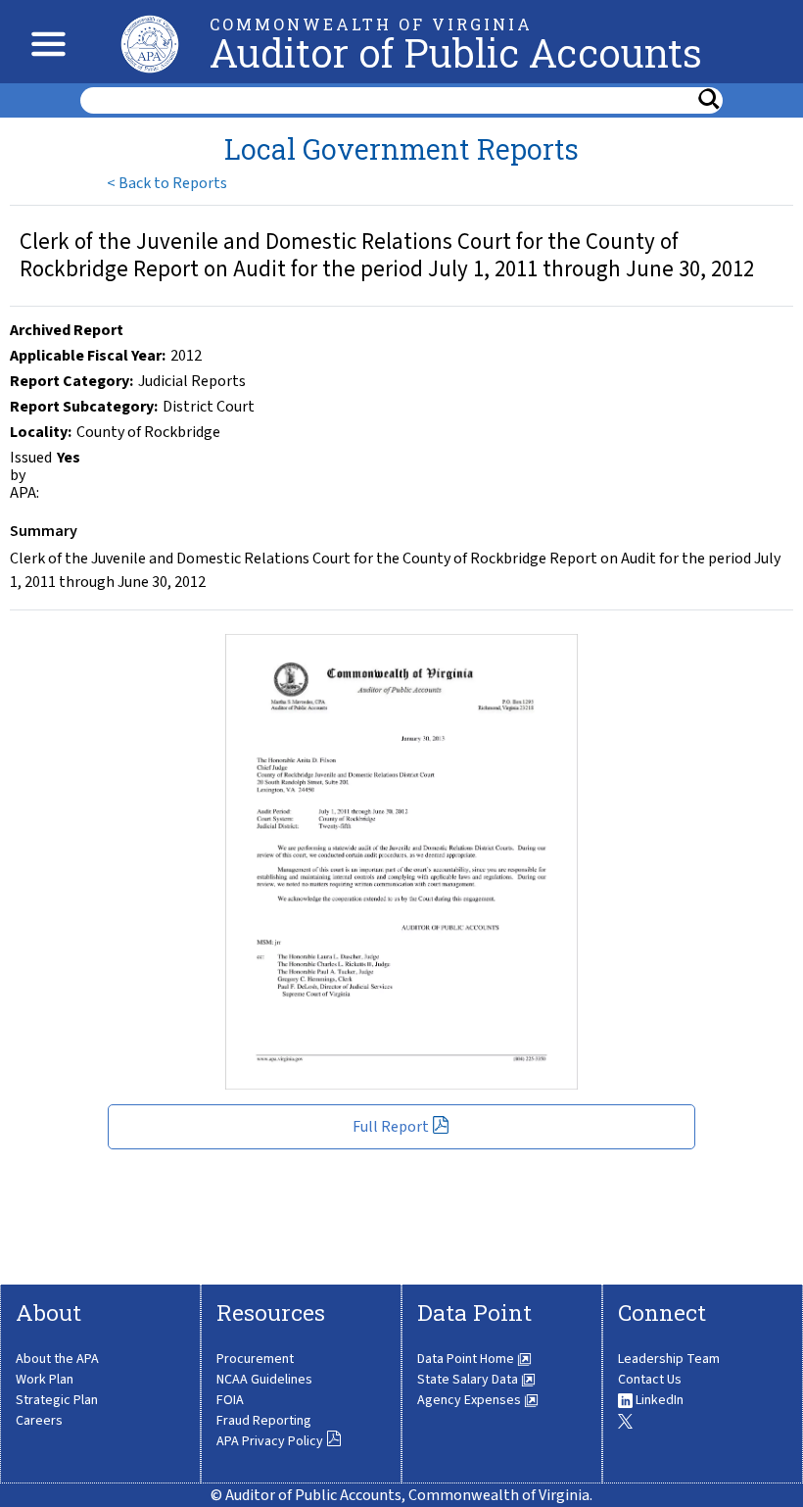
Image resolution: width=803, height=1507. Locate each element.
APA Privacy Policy (271, 1441)
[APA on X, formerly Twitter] (625, 1421)
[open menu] (43, 41)
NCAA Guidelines (264, 1379)
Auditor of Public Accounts (456, 52)
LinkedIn (658, 1400)
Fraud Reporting (263, 1421)
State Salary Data (469, 1379)
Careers (39, 1421)
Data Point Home (467, 1359)
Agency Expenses (470, 1400)
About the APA (57, 1359)
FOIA (230, 1400)
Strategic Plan (57, 1400)
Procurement (255, 1359)
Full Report (392, 1127)
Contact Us (650, 1379)
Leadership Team (669, 1359)
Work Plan (44, 1379)
